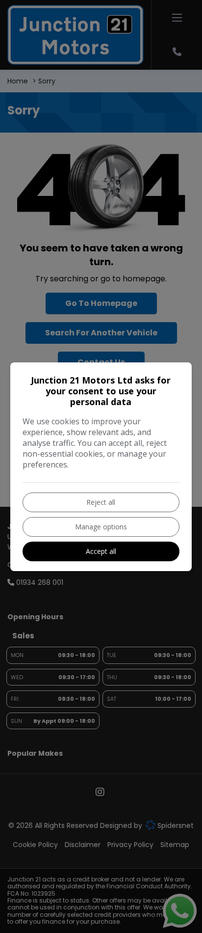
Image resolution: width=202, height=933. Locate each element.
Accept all (101, 551)
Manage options (101, 526)
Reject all (100, 502)
